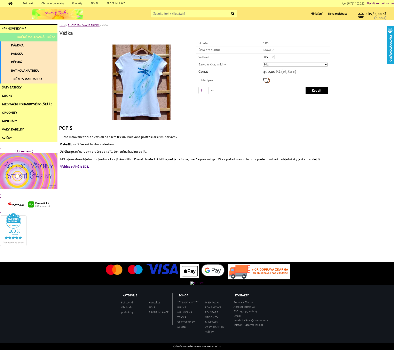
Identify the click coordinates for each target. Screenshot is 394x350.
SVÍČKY (209, 332)
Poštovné (28, 3)
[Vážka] (141, 46)
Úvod (62, 25)
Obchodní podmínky (52, 3)
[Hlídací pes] (266, 79)
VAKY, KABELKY (214, 327)
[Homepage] (12, 3)
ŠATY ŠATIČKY (186, 322)
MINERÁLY (211, 322)
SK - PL (94, 3)
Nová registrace (337, 14)
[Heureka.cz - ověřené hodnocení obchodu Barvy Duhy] (13, 215)
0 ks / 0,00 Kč (375, 14)
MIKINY (182, 327)
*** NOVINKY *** (188, 302)
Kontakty (77, 3)
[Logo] (58, 13)
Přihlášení (316, 14)
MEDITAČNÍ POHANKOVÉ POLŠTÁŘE (213, 307)
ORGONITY (211, 317)
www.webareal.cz (210, 346)
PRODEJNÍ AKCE (116, 3)
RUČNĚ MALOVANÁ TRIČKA (84, 25)
